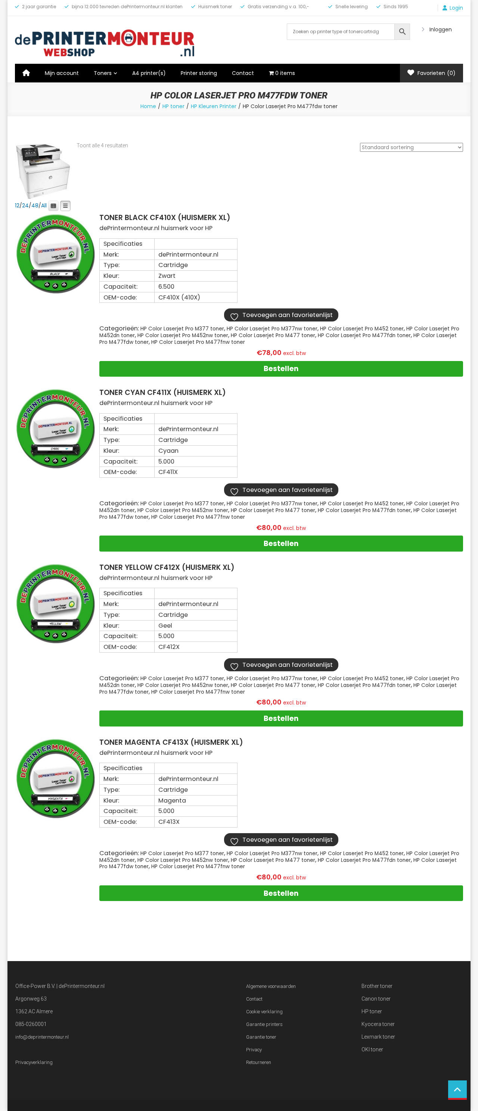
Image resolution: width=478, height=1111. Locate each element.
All (44, 205)
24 (25, 205)
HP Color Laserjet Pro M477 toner (273, 335)
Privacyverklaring (34, 1062)
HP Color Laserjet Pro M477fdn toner (364, 335)
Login (456, 7)
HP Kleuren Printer (213, 106)
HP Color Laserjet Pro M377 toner (182, 328)
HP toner (173, 106)
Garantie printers (264, 1024)
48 (34, 205)
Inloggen (440, 29)
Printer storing (199, 73)
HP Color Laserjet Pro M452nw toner (182, 335)
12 (17, 205)
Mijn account (62, 73)
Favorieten (436, 73)
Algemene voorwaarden (271, 986)
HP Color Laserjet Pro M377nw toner (272, 328)
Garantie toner (261, 1037)
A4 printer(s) (149, 73)
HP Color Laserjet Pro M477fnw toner (198, 342)
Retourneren (258, 1062)
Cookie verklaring (264, 1011)
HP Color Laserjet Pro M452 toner (362, 328)
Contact (243, 73)
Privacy (254, 1049)
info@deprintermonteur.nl (42, 1037)
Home (148, 106)
